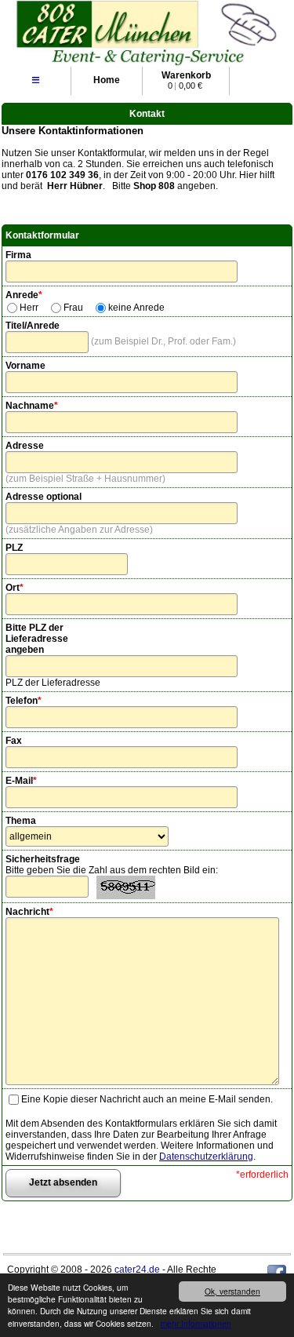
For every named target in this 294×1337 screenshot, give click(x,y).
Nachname (31, 405)
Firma (18, 255)
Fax (13, 740)
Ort (14, 587)
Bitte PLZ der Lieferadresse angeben (36, 638)
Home (106, 80)
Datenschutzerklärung (206, 1156)
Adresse (24, 445)
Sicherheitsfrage (42, 859)
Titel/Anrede (32, 325)
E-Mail (21, 780)
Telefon (23, 700)
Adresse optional (43, 496)
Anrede (23, 295)
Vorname (25, 365)
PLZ (14, 547)
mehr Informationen (196, 1323)
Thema (20, 820)
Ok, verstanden (232, 1291)
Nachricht (29, 911)
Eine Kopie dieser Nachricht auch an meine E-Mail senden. (147, 1099)
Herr (29, 307)
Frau (73, 307)
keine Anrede (136, 307)
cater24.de (137, 1269)
